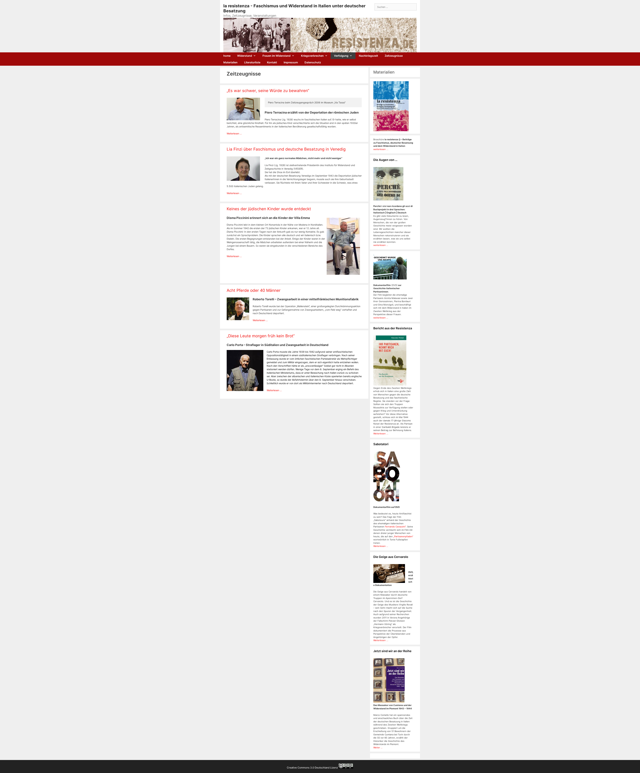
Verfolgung (341, 55)
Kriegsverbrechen (312, 55)
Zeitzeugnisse (394, 55)
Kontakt (272, 62)
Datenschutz (312, 62)
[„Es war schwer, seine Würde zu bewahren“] (243, 119)
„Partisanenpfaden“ (403, 536)
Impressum (291, 62)
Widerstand (244, 55)
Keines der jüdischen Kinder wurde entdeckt (269, 208)
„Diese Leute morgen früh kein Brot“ (261, 335)
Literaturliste (252, 62)
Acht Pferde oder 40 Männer (253, 290)
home (226, 55)
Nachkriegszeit (368, 55)
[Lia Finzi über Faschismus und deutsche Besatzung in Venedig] (243, 179)
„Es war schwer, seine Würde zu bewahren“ (268, 90)
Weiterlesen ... (380, 433)
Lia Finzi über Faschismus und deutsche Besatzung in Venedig (286, 149)
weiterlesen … (380, 245)
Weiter (377, 747)
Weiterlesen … (234, 133)
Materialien (230, 62)
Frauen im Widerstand (276, 55)
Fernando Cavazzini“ (395, 526)
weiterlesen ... (380, 149)
